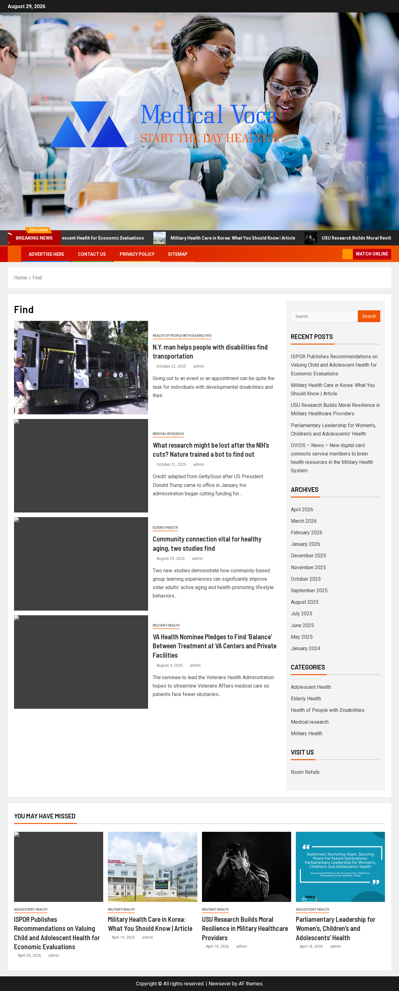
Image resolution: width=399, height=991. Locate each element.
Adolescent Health (311, 687)
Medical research (168, 434)
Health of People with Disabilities (182, 335)
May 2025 (302, 637)
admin (198, 366)
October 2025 (306, 579)
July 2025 (301, 614)
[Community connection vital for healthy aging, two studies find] (81, 564)
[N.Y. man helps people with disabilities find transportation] (81, 367)
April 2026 (302, 509)
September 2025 (309, 590)
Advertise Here (46, 254)
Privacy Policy (137, 254)
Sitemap (178, 254)
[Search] (337, 254)
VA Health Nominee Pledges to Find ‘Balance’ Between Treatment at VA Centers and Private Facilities (214, 645)
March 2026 (304, 521)
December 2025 (308, 556)
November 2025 (308, 567)
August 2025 (305, 602)
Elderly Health (165, 527)
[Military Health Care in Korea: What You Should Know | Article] (152, 867)
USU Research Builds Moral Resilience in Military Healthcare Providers (245, 928)
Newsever (220, 984)
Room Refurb (305, 772)
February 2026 (306, 533)
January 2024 (305, 648)
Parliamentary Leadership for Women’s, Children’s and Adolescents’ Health (335, 928)
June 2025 (302, 625)
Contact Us (92, 254)
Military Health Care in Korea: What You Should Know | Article (192, 238)
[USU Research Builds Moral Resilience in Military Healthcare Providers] (246, 867)
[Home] (14, 254)
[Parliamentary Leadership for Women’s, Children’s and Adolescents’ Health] (340, 867)
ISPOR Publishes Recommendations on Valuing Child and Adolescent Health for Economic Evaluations (334, 365)
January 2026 (305, 544)
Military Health (166, 625)
